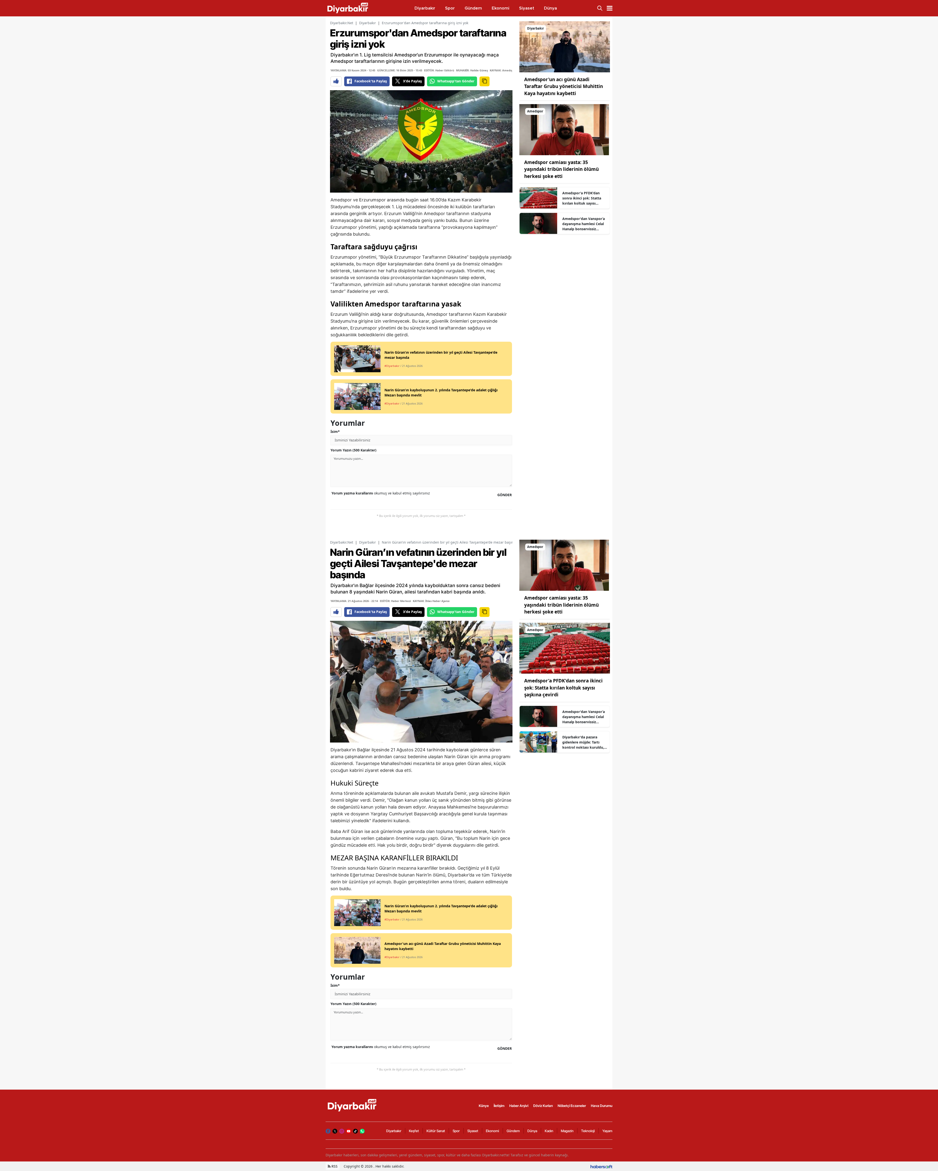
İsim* (335, 431)
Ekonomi (492, 1131)
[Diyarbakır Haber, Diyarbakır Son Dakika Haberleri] (352, 1105)
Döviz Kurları (543, 1106)
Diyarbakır (367, 23)
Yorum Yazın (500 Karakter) (353, 450)
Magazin (567, 1131)
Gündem (513, 1131)
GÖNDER (504, 494)
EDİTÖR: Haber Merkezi (395, 601)
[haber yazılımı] (601, 1166)
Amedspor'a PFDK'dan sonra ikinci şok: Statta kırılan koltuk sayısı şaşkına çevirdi (581, 198)
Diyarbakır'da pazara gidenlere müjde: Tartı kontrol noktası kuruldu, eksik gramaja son (583, 742)
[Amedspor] (564, 129)
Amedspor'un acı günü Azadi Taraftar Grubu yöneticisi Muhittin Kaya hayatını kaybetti (563, 86)
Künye (484, 1106)
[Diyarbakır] (564, 46)
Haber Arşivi (518, 1106)
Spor (456, 1131)
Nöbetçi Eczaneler (572, 1106)
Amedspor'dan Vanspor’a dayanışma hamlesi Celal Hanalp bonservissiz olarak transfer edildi (583, 223)
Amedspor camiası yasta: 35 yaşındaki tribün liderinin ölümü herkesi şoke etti (561, 169)
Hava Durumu (601, 1106)
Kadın (549, 1131)
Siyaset (472, 1131)
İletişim (499, 1106)
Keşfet (414, 1131)
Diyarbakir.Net (341, 23)
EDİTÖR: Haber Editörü (439, 70)
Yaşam (607, 1131)
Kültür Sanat (435, 1131)
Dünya (532, 1131)
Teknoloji (588, 1131)
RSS (334, 1166)
